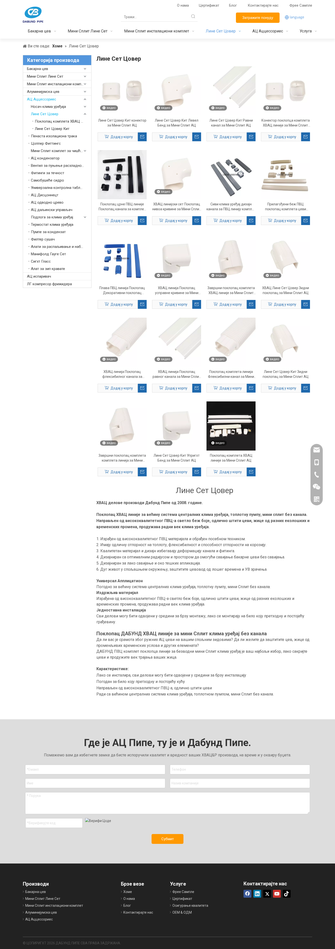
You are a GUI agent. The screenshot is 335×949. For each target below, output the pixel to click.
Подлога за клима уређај (52, 217)
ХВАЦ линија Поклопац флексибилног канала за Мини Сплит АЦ (122, 374)
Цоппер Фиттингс (46, 143)
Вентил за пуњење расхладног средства (61, 165)
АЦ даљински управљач (51, 210)
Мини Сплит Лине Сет (45, 76)
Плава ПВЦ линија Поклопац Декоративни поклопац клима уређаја (122, 290)
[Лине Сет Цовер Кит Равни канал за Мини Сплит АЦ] (231, 91)
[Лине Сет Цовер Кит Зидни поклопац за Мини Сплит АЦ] (285, 342)
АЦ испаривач (39, 276)
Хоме (127, 892)
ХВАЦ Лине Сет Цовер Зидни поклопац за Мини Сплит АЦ (285, 290)
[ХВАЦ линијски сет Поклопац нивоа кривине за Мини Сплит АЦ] (176, 174)
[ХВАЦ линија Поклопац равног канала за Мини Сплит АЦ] (176, 342)
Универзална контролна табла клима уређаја (61, 187)
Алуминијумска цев (43, 91)
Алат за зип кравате (48, 269)
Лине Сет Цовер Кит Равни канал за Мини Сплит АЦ (231, 122)
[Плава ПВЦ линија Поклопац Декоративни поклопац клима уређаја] (122, 258)
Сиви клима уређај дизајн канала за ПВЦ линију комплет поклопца (231, 207)
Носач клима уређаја (48, 106)
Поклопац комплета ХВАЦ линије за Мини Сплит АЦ (231, 457)
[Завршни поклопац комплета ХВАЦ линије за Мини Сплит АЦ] (231, 258)
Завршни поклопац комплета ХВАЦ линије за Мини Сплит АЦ (231, 290)
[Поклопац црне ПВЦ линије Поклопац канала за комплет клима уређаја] (122, 174)
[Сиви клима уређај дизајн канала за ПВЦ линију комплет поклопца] (231, 174)
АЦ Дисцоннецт (44, 195)
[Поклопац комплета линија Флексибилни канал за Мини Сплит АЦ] (231, 342)
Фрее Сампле (300, 5)
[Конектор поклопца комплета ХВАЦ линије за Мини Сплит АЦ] (285, 91)
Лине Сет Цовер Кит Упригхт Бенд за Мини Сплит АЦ (177, 457)
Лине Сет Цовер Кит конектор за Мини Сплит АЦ (122, 122)
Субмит (167, 839)
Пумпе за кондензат (48, 232)
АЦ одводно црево (47, 202)
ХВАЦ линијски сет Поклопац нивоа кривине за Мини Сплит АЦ (176, 207)
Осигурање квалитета (190, 905)
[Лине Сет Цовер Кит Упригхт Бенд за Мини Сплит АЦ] (176, 426)
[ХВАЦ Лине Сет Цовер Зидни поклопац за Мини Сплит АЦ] (285, 258)
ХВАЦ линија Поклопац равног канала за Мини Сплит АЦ (177, 374)
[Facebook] (247, 894)
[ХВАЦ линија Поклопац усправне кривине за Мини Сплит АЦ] (176, 258)
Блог (233, 5)
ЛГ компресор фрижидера (49, 284)
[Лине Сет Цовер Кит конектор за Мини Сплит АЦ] (122, 91)
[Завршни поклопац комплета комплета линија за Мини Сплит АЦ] (122, 426)
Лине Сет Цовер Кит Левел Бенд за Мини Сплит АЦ (176, 122)
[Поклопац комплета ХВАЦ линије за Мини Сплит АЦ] (231, 426)
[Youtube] (277, 894)
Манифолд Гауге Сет (48, 254)
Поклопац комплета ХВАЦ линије (63, 121)
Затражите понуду (257, 17)
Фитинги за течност (47, 173)
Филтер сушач (43, 239)
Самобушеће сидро (47, 180)
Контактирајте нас (264, 5)
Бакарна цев (37, 69)
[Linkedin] (257, 894)
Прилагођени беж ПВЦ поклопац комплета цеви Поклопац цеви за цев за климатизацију (285, 207)
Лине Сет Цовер (44, 114)
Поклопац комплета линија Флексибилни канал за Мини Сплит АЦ (231, 374)
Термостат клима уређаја (52, 224)
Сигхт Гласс (41, 261)
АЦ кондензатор (45, 158)
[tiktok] (287, 894)
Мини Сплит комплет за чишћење (59, 151)
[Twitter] (267, 894)
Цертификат (209, 5)
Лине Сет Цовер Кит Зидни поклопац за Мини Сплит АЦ (286, 374)
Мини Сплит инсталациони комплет (57, 84)
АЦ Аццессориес (41, 99)
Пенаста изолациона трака (54, 136)
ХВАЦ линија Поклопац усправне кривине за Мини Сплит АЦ (176, 290)
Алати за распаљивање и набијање (61, 246)
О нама (183, 5)
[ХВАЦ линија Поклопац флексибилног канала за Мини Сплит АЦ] (122, 342)
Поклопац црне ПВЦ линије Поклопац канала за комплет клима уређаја (122, 207)
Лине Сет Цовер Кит (52, 129)
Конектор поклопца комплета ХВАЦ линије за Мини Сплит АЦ (285, 123)
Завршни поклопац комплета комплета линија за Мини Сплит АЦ (122, 458)
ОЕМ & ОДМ (182, 912)
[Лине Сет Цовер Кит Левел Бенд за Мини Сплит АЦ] (176, 91)
